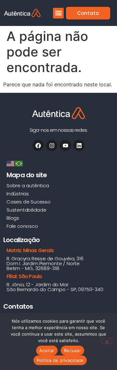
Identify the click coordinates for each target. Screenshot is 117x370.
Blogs (12, 218)
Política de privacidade (60, 360)
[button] (58, 13)
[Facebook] (38, 145)
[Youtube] (65, 145)
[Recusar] (106, 341)
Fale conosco (22, 226)
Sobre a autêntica (27, 185)
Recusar (72, 350)
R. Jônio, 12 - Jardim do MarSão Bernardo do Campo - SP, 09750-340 (54, 287)
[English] (10, 163)
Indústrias (17, 193)
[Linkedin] (78, 145)
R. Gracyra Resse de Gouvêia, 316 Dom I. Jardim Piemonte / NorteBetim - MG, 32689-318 (45, 263)
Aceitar (46, 350)
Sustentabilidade (26, 209)
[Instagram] (51, 145)
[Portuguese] (19, 163)
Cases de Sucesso (28, 201)
